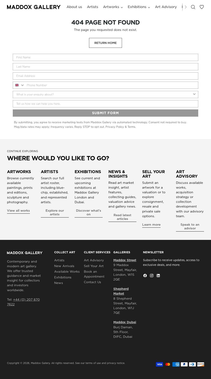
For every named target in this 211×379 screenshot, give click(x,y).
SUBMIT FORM (105, 113)
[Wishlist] (202, 7)
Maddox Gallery (40, 363)
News (58, 283)
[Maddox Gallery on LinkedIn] (158, 276)
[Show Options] (194, 94)
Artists (59, 260)
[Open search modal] (193, 7)
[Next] (186, 7)
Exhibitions (62, 277)
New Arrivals (64, 266)
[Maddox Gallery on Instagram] (152, 276)
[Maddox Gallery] (34, 7)
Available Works (67, 271)
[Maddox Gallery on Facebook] (145, 276)
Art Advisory (94, 260)
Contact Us (92, 282)
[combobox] (19, 85)
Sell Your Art (94, 266)
